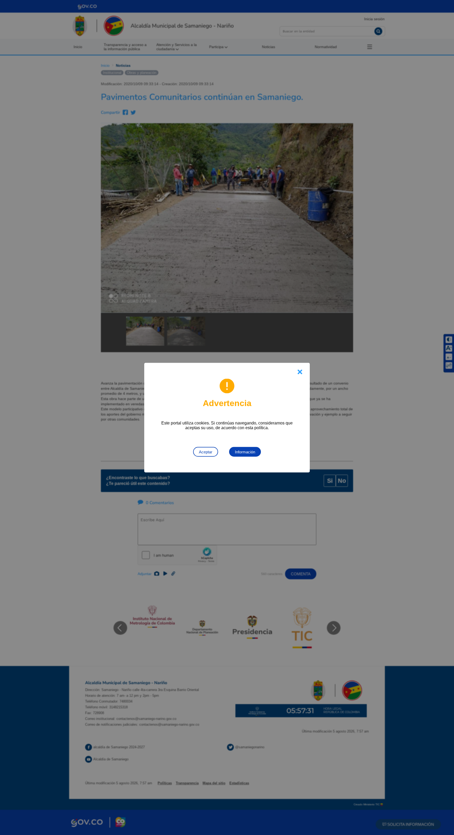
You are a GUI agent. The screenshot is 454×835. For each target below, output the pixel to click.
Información (245, 451)
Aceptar (205, 451)
